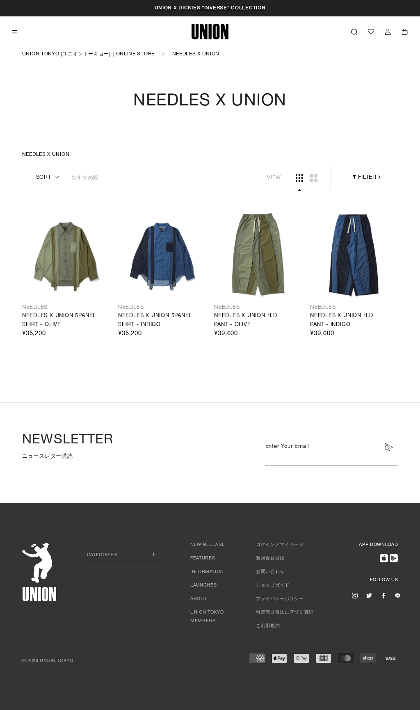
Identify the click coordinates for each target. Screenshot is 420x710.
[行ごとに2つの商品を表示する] (313, 178)
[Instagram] (355, 595)
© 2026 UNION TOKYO (47, 661)
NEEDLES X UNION (196, 54)
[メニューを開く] (14, 32)
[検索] (354, 31)
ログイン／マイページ (280, 545)
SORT (43, 177)
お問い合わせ (270, 572)
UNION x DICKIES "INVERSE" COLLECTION (210, 8)
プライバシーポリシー (280, 599)
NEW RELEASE (207, 545)
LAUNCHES (203, 585)
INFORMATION (207, 572)
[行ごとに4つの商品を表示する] (299, 178)
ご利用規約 (268, 626)
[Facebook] (383, 595)
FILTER (366, 177)
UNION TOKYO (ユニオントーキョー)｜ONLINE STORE (88, 54)
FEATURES (202, 558)
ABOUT (198, 599)
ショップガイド (273, 585)
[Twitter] (369, 595)
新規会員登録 (270, 558)
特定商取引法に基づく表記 (284, 612)
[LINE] (397, 595)
